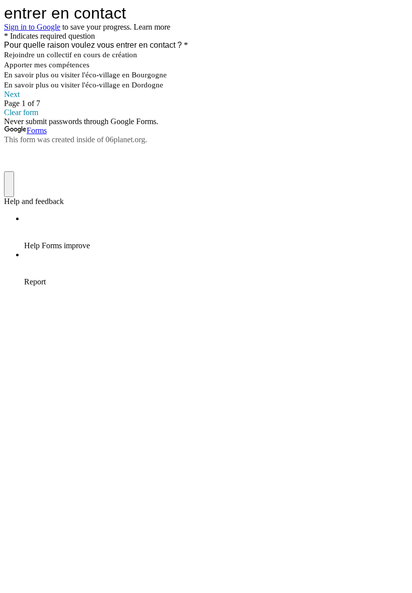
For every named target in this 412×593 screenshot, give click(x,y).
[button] (206, 94)
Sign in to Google (32, 27)
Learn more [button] (152, 27)
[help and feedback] (9, 184)
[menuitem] (216, 232)
